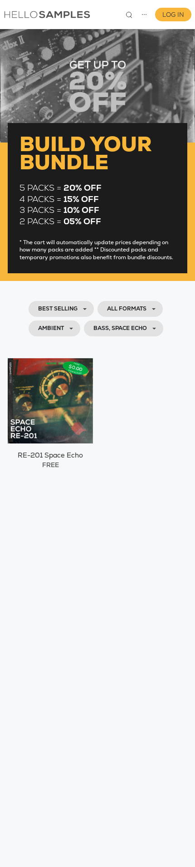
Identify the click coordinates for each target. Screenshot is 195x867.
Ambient (51, 328)
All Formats (126, 308)
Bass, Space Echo (120, 328)
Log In (173, 14)
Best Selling (58, 308)
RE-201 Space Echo (50, 455)
